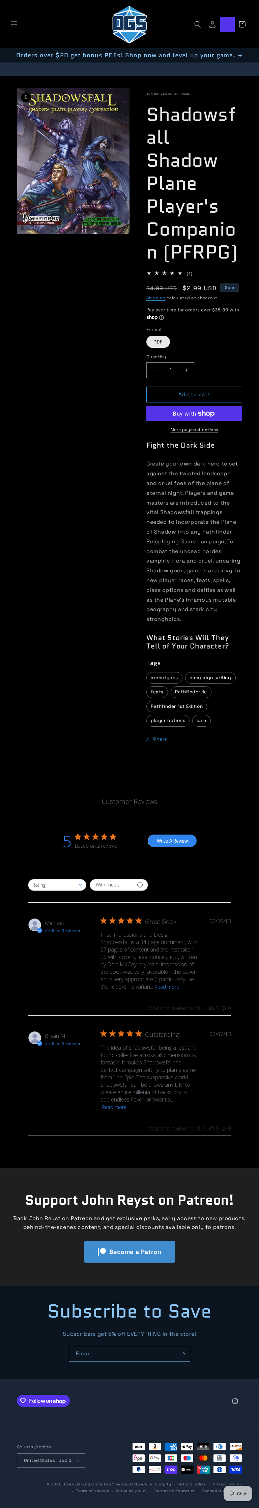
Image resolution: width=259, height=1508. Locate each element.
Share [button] (160, 739)
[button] (14, 24)
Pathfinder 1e (191, 692)
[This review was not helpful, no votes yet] (224, 1008)
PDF (158, 342)
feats (157, 692)
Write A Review (172, 841)
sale (201, 720)
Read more (167, 987)
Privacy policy (227, 1484)
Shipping (156, 298)
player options (168, 720)
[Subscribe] (182, 1354)
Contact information (175, 1490)
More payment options (194, 429)
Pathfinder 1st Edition (177, 706)
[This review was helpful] (211, 1008)
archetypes (164, 678)
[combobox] (57, 885)
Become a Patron (135, 1252)
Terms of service (93, 1490)
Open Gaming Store (83, 1484)
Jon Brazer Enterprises (168, 94)
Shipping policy (132, 1490)
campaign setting (210, 678)
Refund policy (191, 1484)
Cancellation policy (222, 1490)
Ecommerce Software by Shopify (137, 1484)
